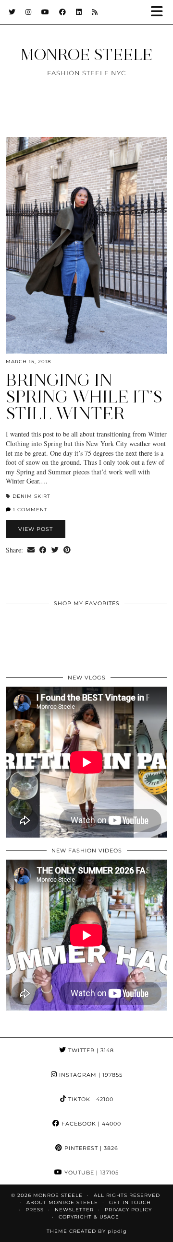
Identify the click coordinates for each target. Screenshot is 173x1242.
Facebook (90, 1123)
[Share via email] (31, 550)
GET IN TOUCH (130, 1202)
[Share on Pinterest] (67, 550)
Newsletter (74, 1210)
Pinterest (90, 1148)
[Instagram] (28, 12)
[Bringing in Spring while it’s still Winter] (86, 245)
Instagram (90, 1074)
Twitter (90, 1050)
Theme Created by (87, 1231)
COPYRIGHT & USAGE (89, 1217)
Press (34, 1210)
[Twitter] (12, 12)
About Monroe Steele (62, 1202)
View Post (35, 529)
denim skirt (31, 496)
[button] (160, 12)
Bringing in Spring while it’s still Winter (84, 397)
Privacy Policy (128, 1210)
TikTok (89, 1099)
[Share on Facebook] (43, 550)
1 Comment (29, 509)
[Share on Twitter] (55, 550)
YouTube (90, 1172)
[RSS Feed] (95, 12)
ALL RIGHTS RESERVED (127, 1195)
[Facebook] (62, 12)
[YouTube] (45, 12)
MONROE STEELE (86, 54)
